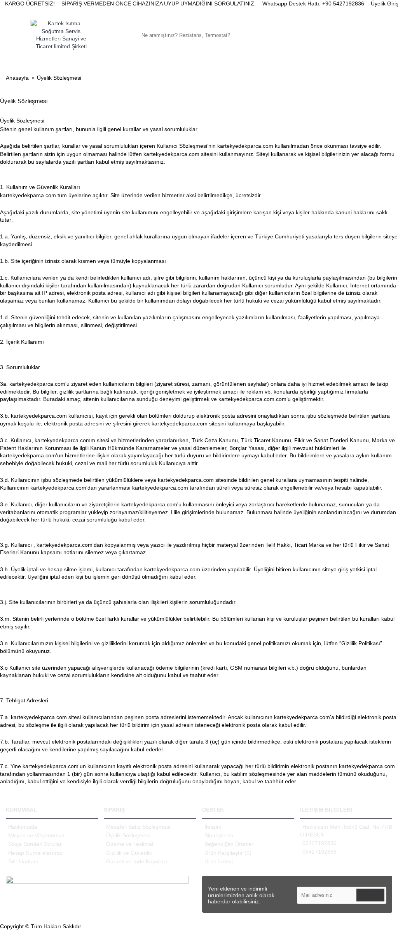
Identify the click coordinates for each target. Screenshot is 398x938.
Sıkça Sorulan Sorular (35, 844)
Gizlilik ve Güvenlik (129, 853)
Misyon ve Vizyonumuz (36, 835)
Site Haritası (23, 861)
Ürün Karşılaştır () (227, 853)
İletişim (213, 827)
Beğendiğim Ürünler (228, 844)
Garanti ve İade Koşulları (136, 861)
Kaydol (371, 895)
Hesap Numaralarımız (35, 853)
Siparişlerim (218, 835)
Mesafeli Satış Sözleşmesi (138, 827)
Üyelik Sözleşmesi (128, 835)
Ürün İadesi (218, 861)
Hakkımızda (22, 827)
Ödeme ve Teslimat (130, 844)
